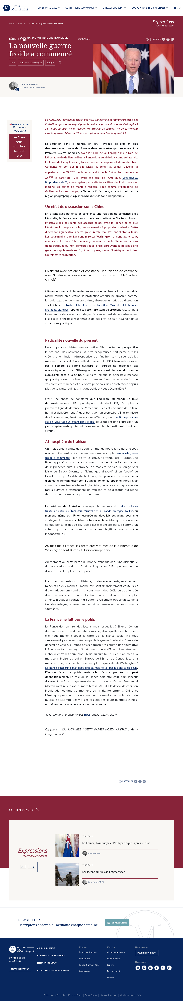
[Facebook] (163, 39)
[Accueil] (15, 8)
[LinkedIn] (172, 39)
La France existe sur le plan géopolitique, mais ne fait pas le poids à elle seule (91, 667)
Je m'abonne (119, 922)
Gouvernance (113, 958)
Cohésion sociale (46, 948)
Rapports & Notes (88, 952)
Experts (110, 965)
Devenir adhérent (147, 953)
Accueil (12, 24)
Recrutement (113, 971)
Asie (13, 62)
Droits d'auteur (91, 995)
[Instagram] (144, 967)
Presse (110, 977)
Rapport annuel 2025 (89, 965)
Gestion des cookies (109, 995)
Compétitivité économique (50, 955)
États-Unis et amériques (30, 62)
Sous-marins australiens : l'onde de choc (44, 39)
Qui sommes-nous (116, 952)
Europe (50, 62)
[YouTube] (137, 967)
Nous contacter (20, 969)
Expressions (22, 24)
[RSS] (150, 967)
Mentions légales (75, 995)
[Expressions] (163, 23)
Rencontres (84, 958)
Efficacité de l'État (47, 963)
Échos (87, 714)
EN (180, 8)
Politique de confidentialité (54, 995)
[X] (168, 39)
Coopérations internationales (53, 970)
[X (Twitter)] (163, 967)
